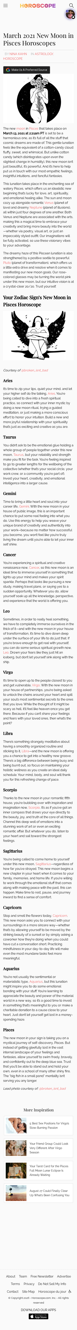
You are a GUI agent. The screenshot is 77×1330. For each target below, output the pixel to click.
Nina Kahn (18, 54)
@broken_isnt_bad (34, 370)
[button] (70, 1291)
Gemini (24, 506)
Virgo (36, 685)
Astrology (44, 54)
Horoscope (13, 59)
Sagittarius (43, 864)
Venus (49, 203)
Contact (12, 1291)
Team (23, 1276)
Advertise (64, 1276)
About (10, 1276)
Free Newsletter (42, 1276)
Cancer (34, 567)
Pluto (7, 263)
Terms (15, 1284)
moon (20, 128)
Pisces (33, 128)
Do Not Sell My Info (52, 1284)
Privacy (29, 1284)
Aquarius (36, 981)
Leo (6, 652)
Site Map (28, 1291)
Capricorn (60, 916)
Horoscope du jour (52, 1291)
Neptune (36, 207)
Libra (25, 751)
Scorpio (34, 807)
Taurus (18, 455)
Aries (51, 393)
